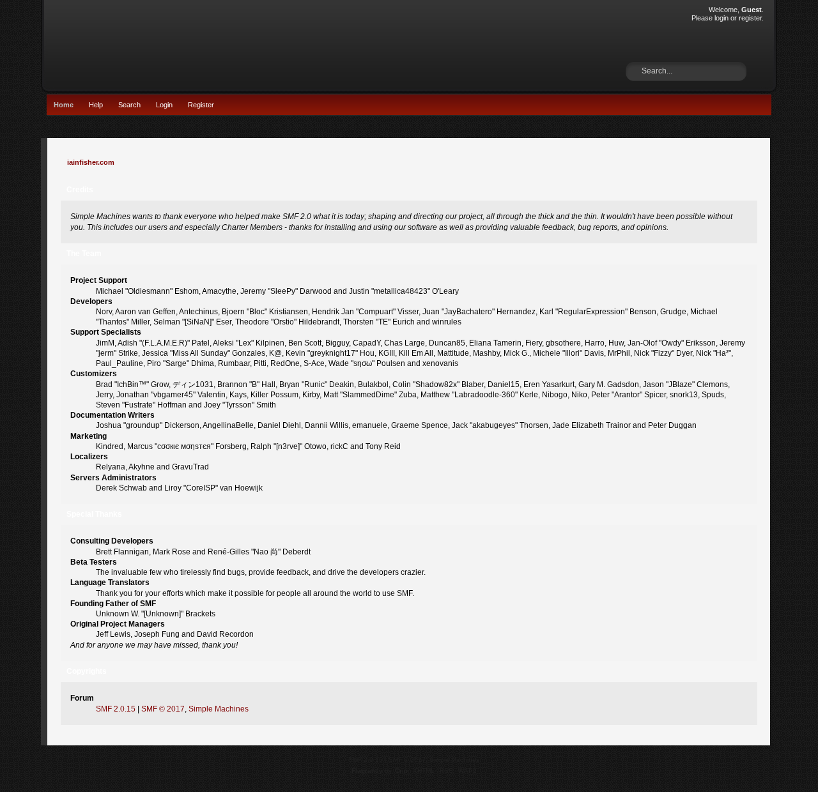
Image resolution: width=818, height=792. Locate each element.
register (750, 18)
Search (129, 105)
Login (164, 105)
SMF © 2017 (163, 708)
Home (63, 105)
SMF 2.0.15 (115, 708)
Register (201, 105)
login (721, 18)
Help (96, 105)
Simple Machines (219, 708)
